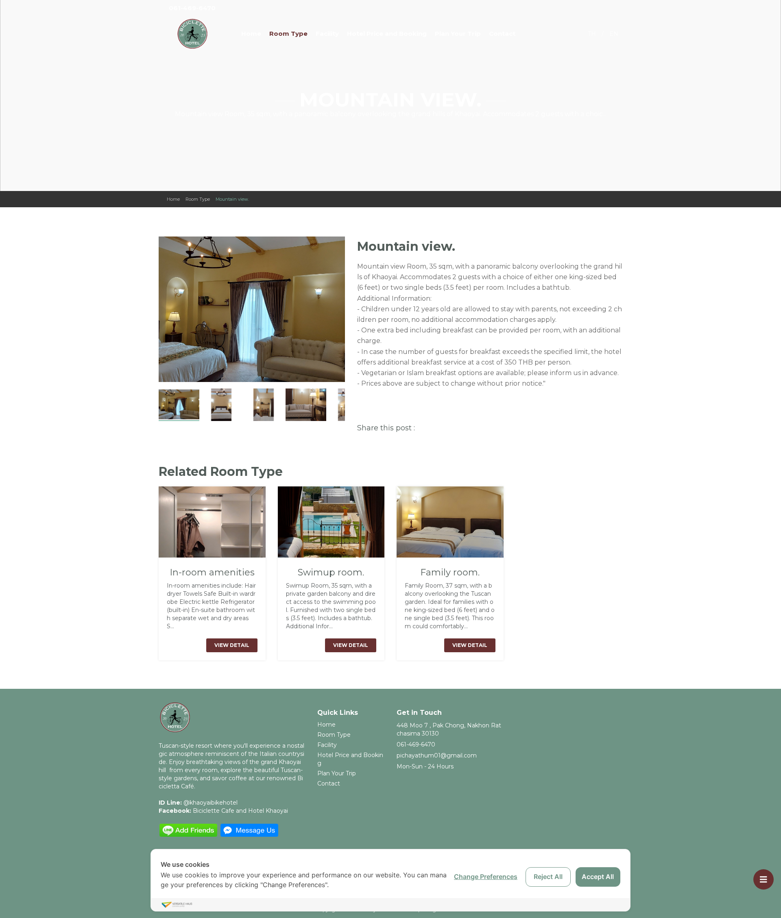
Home (251, 33)
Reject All (548, 876)
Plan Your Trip (458, 33)
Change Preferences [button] (485, 876)
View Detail (231, 645)
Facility (327, 33)
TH (592, 33)
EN (613, 33)
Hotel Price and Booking (387, 33)
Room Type (288, 33)
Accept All (598, 876)
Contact (502, 33)
